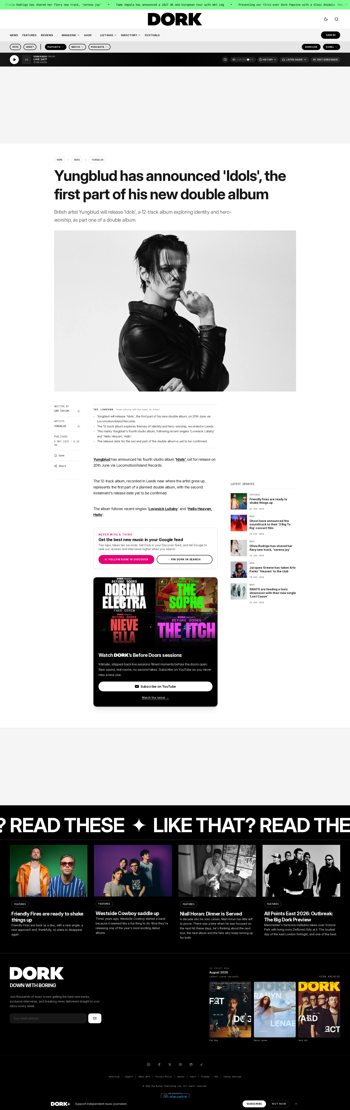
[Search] (336, 19)
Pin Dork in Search (184, 559)
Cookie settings (232, 1077)
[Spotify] (191, 1064)
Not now (279, 1103)
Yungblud (101, 459)
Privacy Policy (163, 1077)
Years (193, 1077)
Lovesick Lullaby (163, 509)
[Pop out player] (225, 59)
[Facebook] (159, 1064)
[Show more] (296, 1104)
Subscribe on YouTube (158, 686)
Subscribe (254, 1103)
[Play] (14, 59)
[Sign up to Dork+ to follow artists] (78, 411)
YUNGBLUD (60, 426)
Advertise (114, 1077)
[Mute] (234, 59)
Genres (181, 1077)
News (77, 159)
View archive (329, 976)
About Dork (144, 1077)
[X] (169, 1064)
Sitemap (205, 1077)
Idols (180, 459)
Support (129, 1077)
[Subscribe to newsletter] (94, 1018)
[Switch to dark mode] (326, 19)
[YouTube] (180, 1064)
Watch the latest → (155, 697)
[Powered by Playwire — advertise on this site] (175, 1096)
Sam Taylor (61, 410)
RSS (216, 1077)
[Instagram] (148, 1064)
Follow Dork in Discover (126, 559)
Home (60, 159)
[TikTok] (201, 1064)
